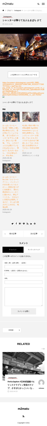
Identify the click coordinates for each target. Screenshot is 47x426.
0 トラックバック (34, 249)
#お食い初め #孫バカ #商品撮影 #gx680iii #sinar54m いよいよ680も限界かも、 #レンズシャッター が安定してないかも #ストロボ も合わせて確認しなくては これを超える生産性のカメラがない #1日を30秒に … (30, 137)
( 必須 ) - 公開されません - (16, 270)
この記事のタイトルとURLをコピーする (23, 75)
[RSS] (24, 416)
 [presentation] (42, 349)
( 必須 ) (15, 263)
